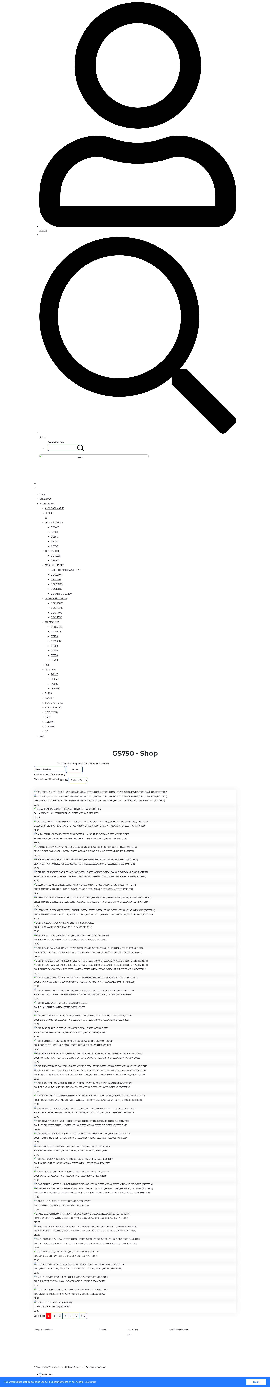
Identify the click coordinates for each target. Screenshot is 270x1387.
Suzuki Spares (47, 503)
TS (46, 731)
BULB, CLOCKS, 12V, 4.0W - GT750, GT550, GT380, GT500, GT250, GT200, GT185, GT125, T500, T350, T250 (85, 1243)
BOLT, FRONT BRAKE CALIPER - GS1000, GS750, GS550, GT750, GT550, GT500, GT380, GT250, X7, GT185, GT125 (89, 1074)
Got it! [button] (256, 1382)
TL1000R (49, 721)
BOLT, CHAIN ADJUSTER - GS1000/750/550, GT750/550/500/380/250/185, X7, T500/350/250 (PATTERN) (82, 994)
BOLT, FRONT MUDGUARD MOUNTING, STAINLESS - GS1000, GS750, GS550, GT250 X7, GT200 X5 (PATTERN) (88, 1100)
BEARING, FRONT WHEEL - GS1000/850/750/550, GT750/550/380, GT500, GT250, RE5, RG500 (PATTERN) (85, 864)
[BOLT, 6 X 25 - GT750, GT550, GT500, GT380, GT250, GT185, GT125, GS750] (71, 935)
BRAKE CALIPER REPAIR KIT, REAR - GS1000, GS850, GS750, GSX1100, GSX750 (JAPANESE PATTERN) (85, 1230)
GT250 (54, 636)
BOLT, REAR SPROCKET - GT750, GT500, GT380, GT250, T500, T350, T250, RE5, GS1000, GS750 (80, 1138)
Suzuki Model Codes (178, 1330)
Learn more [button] (90, 1382)
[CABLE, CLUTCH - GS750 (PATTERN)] (53, 1302)
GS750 (54, 541)
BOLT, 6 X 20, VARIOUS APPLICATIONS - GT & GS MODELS (63, 927)
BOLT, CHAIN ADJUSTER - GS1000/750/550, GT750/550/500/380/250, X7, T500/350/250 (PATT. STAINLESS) (84, 982)
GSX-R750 (56, 617)
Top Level (61, 763)
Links (129, 1334)
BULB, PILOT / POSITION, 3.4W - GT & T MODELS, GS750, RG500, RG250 (69, 1281)
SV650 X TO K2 (53, 707)
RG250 (54, 679)
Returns (102, 1330)
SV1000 (49, 698)
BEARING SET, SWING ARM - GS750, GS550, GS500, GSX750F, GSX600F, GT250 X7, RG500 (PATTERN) (84, 851)
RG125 (54, 674)
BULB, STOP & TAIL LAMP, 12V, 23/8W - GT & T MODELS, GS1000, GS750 (69, 1294)
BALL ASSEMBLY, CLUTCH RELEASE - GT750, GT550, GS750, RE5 (66, 813)
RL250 (48, 693)
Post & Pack (132, 1330)
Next (83, 1316)
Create (102, 1367)
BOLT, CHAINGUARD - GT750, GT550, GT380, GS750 (59, 1007)
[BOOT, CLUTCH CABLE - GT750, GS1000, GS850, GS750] (62, 1201)
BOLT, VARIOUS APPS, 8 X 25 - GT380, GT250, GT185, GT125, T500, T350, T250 (72, 1163)
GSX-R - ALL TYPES (56, 598)
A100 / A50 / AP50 (54, 508)
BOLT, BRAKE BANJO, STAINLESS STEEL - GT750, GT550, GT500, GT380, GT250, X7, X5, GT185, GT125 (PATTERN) (90, 969)
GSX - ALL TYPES (54, 565)
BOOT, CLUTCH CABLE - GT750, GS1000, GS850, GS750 (61, 1205)
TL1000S (49, 726)
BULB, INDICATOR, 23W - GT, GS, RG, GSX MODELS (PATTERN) (65, 1256)
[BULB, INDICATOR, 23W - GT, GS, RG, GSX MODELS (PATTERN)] (66, 1252)
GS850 (54, 546)
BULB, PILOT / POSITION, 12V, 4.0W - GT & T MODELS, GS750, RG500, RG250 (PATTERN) (78, 1268)
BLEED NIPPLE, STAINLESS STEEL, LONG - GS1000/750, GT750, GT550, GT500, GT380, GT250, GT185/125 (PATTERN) (91, 902)
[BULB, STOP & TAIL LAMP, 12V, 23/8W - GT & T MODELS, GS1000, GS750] (70, 1289)
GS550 (54, 537)
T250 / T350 (51, 712)
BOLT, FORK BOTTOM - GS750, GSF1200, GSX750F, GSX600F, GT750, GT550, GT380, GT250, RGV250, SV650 (87, 1058)
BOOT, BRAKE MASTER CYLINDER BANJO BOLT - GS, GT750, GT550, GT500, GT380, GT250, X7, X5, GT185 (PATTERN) (92, 1192)
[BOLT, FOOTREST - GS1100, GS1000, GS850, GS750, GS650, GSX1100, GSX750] (73, 1041)
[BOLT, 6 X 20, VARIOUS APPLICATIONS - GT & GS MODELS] (64, 923)
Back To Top (39, 1316)
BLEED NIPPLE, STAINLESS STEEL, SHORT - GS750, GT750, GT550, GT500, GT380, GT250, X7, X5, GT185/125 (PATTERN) (93, 914)
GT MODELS (52, 622)
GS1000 (55, 527)
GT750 (54, 660)
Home (42, 494)
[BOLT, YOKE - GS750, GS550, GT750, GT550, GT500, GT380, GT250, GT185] (71, 1171)
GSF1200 (55, 555)
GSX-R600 (56, 612)
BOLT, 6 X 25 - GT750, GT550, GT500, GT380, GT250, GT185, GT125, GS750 (70, 939)
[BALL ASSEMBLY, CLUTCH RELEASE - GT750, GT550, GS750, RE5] (67, 809)
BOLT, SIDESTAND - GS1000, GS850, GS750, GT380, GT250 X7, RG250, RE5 (70, 1150)
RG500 (54, 684)
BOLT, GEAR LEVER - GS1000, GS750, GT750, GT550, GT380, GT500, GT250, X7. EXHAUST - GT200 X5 (84, 1112)
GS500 (54, 532)
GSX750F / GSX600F (62, 593)
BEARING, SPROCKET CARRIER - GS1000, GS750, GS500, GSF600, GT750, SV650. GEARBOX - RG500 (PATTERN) (90, 876)
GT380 (54, 646)
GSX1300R (56, 574)
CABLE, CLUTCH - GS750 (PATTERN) (52, 1306)
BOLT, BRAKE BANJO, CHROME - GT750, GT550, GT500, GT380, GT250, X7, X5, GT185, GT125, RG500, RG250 (87, 952)
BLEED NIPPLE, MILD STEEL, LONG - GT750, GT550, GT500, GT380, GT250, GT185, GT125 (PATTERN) (84, 889)
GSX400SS (56, 589)
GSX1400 (56, 579)
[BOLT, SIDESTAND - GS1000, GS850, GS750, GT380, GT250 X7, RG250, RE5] (72, 1146)
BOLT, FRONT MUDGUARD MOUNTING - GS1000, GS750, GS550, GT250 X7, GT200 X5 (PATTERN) (82, 1087)
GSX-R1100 (57, 608)
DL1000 (49, 513)
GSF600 (55, 560)
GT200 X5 (56, 631)
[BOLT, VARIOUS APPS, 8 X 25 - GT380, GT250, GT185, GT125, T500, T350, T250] (73, 1159)
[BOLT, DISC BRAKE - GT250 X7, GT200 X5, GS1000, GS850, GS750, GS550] (71, 1028)
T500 (47, 717)
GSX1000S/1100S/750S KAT (65, 570)
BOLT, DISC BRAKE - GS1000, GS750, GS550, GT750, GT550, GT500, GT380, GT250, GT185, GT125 (82, 1020)
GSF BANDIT (52, 551)
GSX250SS (56, 584)
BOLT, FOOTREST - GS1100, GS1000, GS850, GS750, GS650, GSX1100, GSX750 (72, 1045)
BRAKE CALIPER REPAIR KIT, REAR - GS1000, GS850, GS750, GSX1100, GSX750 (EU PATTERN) (81, 1218)
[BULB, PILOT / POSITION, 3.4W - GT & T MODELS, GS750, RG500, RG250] (71, 1277)
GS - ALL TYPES (54, 522)
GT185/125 (56, 627)
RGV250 (55, 688)
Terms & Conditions (43, 1330)
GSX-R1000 (57, 603)
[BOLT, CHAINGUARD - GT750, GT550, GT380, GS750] (60, 1003)
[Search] (80, 448)
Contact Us (45, 499)
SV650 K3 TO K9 (54, 703)
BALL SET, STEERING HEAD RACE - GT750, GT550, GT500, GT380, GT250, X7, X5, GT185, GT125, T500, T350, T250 (89, 826)
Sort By (64, 780)
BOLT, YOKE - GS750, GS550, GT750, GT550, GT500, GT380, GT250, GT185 (70, 1176)
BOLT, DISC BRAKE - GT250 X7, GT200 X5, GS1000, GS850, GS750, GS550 (70, 1032)
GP (46, 518)
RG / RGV (50, 669)
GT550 (54, 655)
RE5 (47, 665)
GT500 (54, 650)
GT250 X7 (56, 641)
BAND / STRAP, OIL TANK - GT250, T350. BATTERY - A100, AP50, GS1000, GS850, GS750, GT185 (80, 838)
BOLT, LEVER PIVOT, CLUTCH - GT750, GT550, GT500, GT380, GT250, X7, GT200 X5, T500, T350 (80, 1125)
